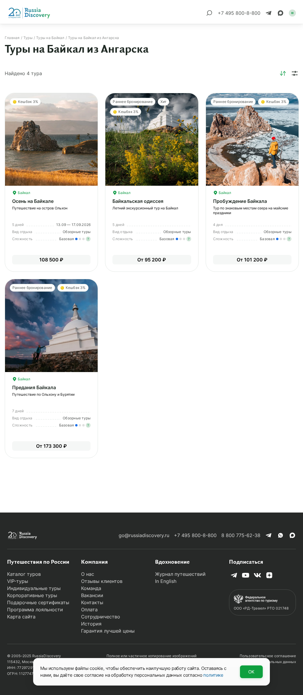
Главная (12, 37)
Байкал (23, 192)
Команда (91, 588)
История (91, 624)
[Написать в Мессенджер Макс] (280, 13)
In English (165, 581)
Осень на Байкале (33, 201)
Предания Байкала (34, 387)
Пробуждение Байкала (240, 201)
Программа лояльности (35, 609)
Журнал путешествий (180, 574)
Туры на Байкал (50, 37)
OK (251, 672)
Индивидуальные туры (34, 588)
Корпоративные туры (32, 595)
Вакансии (92, 595)
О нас (87, 574)
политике (213, 675)
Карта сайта (21, 617)
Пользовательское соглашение (268, 656)
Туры (28, 37)
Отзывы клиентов (102, 581)
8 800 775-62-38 (240, 535)
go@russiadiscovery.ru (144, 535)
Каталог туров (24, 574)
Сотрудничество (100, 617)
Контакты (92, 602)
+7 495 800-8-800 (195, 535)
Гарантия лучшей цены (108, 631)
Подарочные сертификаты (38, 602)
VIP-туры (17, 581)
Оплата (89, 609)
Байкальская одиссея (137, 201)
